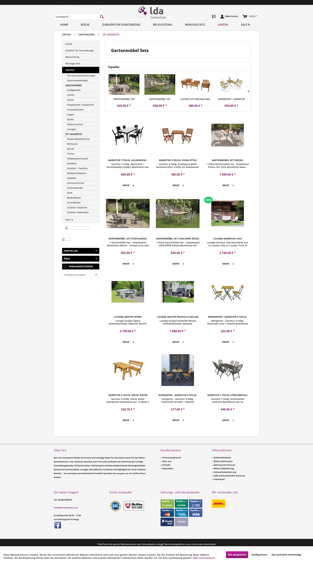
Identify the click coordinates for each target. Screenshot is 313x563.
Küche (68, 43)
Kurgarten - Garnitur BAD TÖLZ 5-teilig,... (231, 99)
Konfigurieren (259, 554)
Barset (70, 148)
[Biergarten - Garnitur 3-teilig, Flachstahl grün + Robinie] (227, 291)
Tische (70, 153)
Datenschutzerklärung (225, 472)
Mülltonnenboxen (76, 173)
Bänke (70, 119)
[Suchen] (101, 16)
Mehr (126, 185)
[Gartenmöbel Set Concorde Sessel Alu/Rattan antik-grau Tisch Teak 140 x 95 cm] (159, 84)
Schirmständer (75, 187)
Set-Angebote (73, 134)
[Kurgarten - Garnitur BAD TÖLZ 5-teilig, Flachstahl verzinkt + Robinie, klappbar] (231, 84)
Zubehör (71, 178)
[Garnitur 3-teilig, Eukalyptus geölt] (178, 135)
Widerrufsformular (223, 461)
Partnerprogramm (171, 457)
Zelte (69, 192)
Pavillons (72, 163)
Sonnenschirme (75, 183)
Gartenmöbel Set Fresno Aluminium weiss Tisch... (227, 160)
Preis (67, 258)
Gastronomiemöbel (77, 80)
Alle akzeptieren (237, 554)
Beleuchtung (72, 57)
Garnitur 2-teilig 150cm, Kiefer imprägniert (127, 395)
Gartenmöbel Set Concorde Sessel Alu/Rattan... (160, 99)
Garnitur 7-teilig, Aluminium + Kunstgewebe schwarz (128, 160)
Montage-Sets (72, 63)
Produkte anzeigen (74, 274)
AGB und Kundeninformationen (229, 475)
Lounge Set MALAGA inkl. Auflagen (195, 99)
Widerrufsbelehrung (224, 468)
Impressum (219, 479)
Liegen (70, 114)
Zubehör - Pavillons (77, 168)
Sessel (70, 99)
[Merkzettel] (214, 16)
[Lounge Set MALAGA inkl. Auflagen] (195, 84)
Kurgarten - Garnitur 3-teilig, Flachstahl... (177, 395)
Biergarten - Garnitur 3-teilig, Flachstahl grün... (227, 317)
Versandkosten (149, 544)
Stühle (70, 94)
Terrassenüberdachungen (81, 75)
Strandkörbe (74, 202)
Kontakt (166, 464)
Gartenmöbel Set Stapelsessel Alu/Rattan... (124, 99)
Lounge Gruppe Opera (128, 316)
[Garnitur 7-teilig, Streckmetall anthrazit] (227, 370)
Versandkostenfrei (81, 266)
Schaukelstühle (75, 109)
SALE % (69, 219)
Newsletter (167, 468)
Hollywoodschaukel (77, 158)
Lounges (71, 129)
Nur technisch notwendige (286, 554)
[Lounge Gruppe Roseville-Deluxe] (178, 291)
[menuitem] (79, 18)
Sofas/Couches (75, 124)
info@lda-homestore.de (66, 507)
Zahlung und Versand (224, 464)
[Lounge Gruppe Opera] (128, 291)
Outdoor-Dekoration (78, 212)
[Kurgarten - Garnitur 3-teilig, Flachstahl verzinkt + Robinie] (178, 370)
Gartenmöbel (73, 85)
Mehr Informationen (204, 557)
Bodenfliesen (74, 197)
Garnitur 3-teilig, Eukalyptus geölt (178, 160)
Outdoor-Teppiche (77, 207)
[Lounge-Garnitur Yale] (227, 213)
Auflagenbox (74, 90)
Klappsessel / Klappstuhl (80, 104)
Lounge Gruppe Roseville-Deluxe (178, 316)
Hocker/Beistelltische (78, 139)
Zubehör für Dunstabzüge (79, 50)
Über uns (166, 461)
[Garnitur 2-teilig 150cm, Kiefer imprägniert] (128, 370)
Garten (69, 70)
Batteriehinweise (222, 457)
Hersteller (71, 250)
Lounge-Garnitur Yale (227, 238)
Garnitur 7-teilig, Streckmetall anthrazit (227, 395)
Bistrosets (72, 143)
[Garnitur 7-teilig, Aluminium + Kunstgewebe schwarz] (128, 135)
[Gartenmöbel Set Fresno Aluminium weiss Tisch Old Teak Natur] (227, 135)
